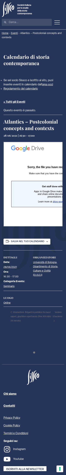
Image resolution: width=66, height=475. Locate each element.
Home (5, 33)
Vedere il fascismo (57, 314)
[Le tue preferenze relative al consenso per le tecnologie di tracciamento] (59, 468)
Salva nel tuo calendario (27, 241)
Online (7, 303)
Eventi (14, 33)
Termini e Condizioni (16, 433)
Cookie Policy (12, 425)
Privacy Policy (12, 418)
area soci (47, 84)
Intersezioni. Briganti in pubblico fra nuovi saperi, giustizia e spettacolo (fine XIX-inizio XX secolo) (31, 316)
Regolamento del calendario (21, 88)
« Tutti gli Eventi (14, 102)
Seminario (9, 286)
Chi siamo (10, 394)
